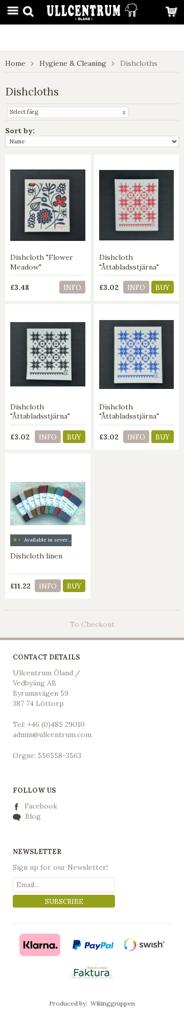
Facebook (41, 806)
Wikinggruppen (112, 1003)
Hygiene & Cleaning (72, 63)
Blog (32, 816)
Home (15, 63)
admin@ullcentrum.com (52, 734)
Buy (162, 287)
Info (72, 287)
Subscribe (64, 901)
